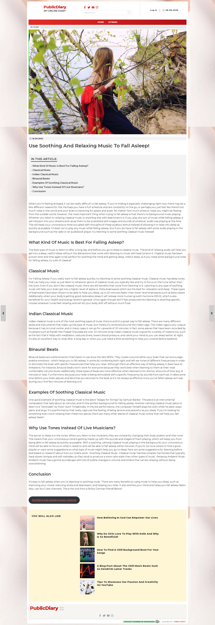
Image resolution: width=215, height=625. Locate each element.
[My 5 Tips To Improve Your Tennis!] (3, 313)
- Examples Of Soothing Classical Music (54, 182)
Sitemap (112, 22)
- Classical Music (41, 170)
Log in (153, 10)
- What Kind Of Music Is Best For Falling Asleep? (59, 166)
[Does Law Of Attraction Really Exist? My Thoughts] (211, 313)
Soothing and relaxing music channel (54, 500)
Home (101, 22)
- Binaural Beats (40, 178)
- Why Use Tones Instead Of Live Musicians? (57, 187)
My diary (34, 27)
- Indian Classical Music (45, 174)
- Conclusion (38, 191)
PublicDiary (55, 7)
